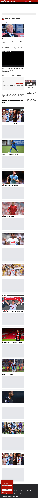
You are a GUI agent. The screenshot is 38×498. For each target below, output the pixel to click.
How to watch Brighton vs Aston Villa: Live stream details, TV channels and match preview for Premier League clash (31, 88)
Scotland (9, 100)
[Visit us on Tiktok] (27, 1)
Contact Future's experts (14, 490)
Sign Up (7, 489)
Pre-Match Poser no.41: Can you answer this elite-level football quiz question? (31, 103)
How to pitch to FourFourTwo (14, 493)
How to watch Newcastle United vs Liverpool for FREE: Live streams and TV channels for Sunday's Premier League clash (31, 84)
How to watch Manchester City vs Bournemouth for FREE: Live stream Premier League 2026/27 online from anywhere (31, 93)
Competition (3, 16)
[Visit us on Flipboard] (26, 1)
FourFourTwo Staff (7, 19)
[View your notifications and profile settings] (35, 1)
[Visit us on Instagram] (25, 1)
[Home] (2, 3)
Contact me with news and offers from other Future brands (7, 487)
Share (3, 38)
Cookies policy (29, 490)
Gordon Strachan (4, 100)
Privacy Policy (9, 492)
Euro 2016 (3, 102)
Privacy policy (20, 490)
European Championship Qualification (17, 100)
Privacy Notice (4, 86)
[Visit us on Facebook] (21, 1)
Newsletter (23, 38)
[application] (13, 58)
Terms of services (11, 85)
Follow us (19, 38)
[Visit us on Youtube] (24, 1)
